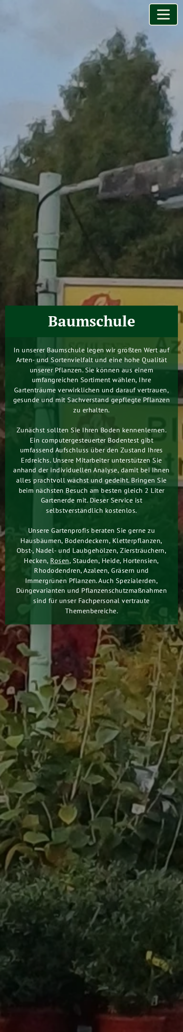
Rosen (59, 560)
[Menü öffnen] (163, 14)
